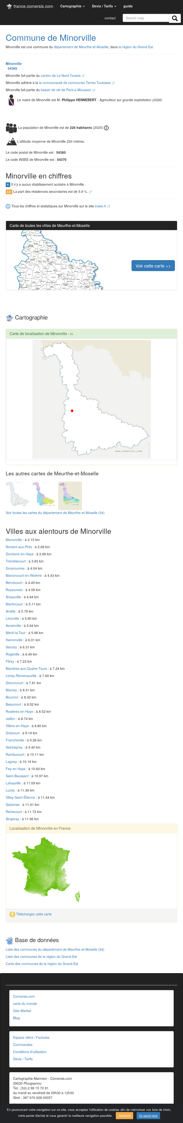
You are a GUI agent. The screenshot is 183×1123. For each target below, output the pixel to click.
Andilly (11, 611)
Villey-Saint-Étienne (21, 797)
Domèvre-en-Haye (20, 553)
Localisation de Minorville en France (40, 828)
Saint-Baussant (18, 775)
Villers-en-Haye (18, 725)
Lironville (13, 618)
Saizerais (13, 804)
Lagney (12, 761)
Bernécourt (14, 582)
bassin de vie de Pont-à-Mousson (66, 89)
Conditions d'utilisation (30, 1051)
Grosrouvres (15, 568)
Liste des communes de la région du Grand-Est (41, 956)
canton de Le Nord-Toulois (61, 75)
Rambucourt (15, 754)
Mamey (12, 689)
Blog (16, 1017)
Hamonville (14, 639)
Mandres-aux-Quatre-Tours (27, 668)
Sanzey (12, 647)
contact (110, 18)
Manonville (14, 539)
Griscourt (13, 732)
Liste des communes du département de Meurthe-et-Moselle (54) (55, 949)
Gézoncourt (15, 682)
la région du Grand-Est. (136, 46)
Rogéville (13, 654)
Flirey (10, 661)
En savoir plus (148, 1115)
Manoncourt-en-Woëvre (24, 575)
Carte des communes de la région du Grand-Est (42, 963)
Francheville (15, 740)
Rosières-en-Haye (20, 711)
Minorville (14, 63)
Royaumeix (15, 589)
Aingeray (13, 818)
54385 (11, 68)
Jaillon (11, 718)
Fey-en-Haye (16, 768)
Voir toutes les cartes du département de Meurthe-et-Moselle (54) (55, 512)
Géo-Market (22, 1010)
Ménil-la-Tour (16, 632)
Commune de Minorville (51, 37)
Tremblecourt (16, 561)
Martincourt (15, 604)
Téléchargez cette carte (33, 914)
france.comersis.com (32, 6)
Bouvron (12, 697)
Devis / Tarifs (23, 1058)
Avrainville (14, 625)
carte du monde (25, 1003)
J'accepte (124, 1115)
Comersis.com (24, 996)
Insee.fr (101, 206)
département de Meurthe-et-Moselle (81, 46)
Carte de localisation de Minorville (38, 333)
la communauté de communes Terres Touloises (75, 82)
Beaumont (14, 704)
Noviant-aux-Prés (19, 546)
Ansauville (14, 596)
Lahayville (14, 783)
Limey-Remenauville (21, 675)
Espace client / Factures (31, 1037)
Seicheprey (15, 747)
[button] (72, 6)
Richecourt (14, 811)
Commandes (22, 1044)
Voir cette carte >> (153, 265)
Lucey (11, 790)
